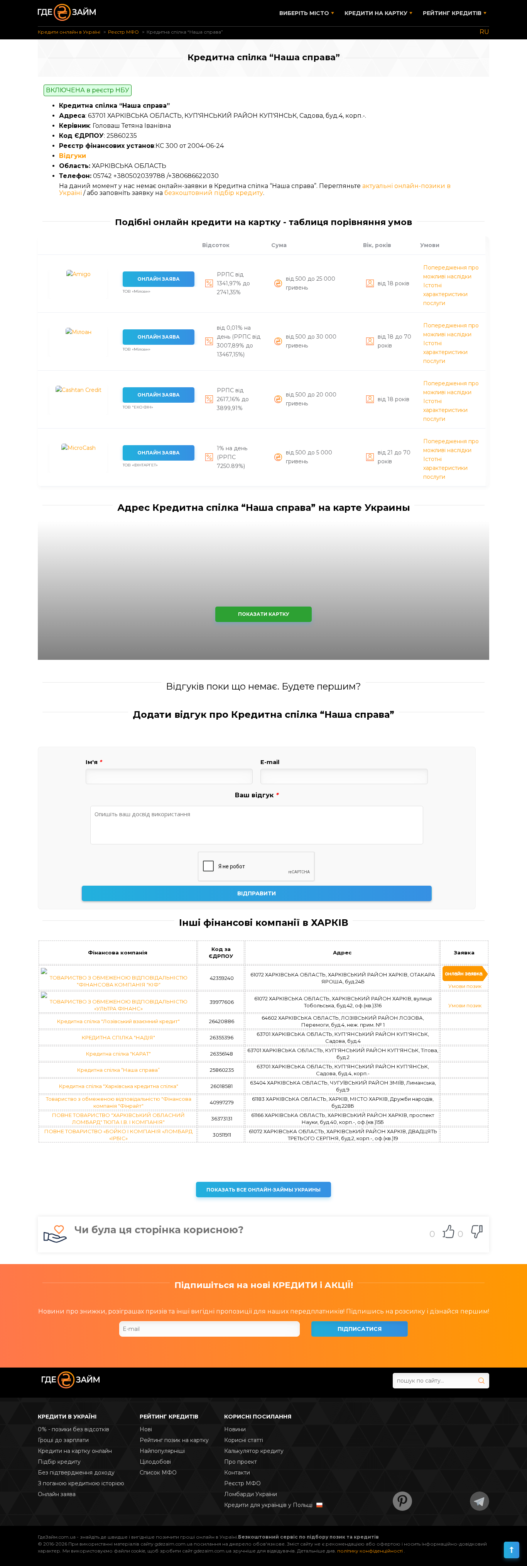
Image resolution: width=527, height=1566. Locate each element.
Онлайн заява (158, 279)
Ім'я (93, 762)
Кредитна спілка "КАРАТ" (118, 1054)
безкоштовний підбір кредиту (213, 193)
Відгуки (72, 155)
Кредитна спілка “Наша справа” (118, 1070)
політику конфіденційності (370, 1551)
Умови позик (464, 986)
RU (484, 32)
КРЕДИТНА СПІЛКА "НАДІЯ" (118, 1037)
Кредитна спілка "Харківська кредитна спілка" (118, 1086)
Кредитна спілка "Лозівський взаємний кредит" (118, 1021)
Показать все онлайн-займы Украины (263, 1190)
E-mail (269, 762)
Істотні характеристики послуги (445, 294)
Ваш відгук (256, 795)
